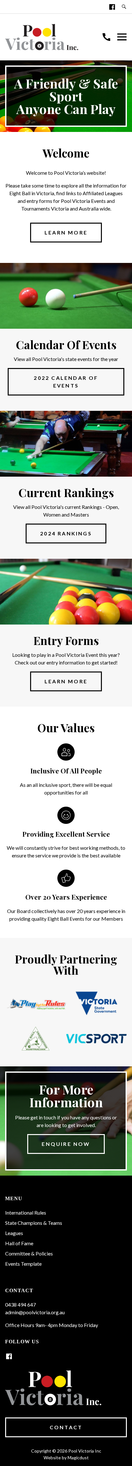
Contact (66, 1427)
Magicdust (78, 1457)
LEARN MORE (66, 232)
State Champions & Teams (33, 1223)
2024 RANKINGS (66, 533)
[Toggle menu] (122, 37)
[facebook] (112, 7)
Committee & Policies (29, 1253)
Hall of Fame (19, 1243)
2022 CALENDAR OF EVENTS (66, 381)
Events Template (23, 1264)
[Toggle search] (124, 7)
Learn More (66, 681)
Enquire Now (66, 1144)
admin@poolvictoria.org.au (35, 1312)
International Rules (25, 1212)
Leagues (14, 1233)
